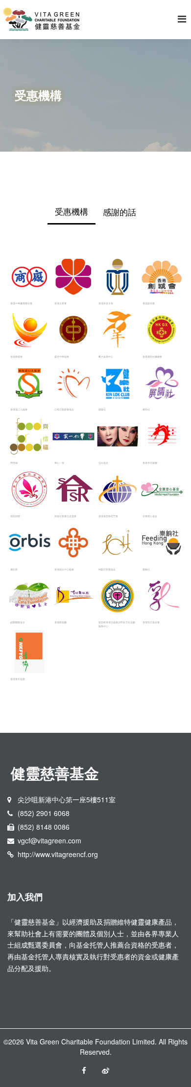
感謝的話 (119, 211)
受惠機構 (71, 211)
